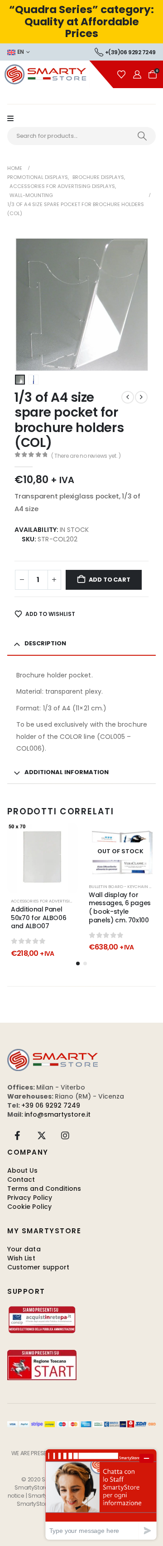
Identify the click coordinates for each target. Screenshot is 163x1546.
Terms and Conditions (44, 1188)
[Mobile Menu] (15, 118)
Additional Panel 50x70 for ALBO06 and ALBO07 (38, 918)
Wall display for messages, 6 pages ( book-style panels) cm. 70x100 (120, 907)
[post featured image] (42, 858)
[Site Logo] (56, 74)
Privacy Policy (29, 1197)
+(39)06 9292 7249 (130, 52)
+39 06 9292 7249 (50, 1105)
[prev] (127, 397)
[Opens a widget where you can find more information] (101, 1494)
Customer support (38, 1267)
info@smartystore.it (57, 1114)
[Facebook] (17, 1135)
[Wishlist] (121, 74)
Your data (24, 1249)
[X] (41, 1135)
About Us (22, 1170)
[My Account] (137, 74)
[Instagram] (65, 1135)
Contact (21, 1179)
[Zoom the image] (52, 1053)
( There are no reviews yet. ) (86, 456)
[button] (26, 304)
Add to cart (109, 579)
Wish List (21, 1258)
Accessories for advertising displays (53, 901)
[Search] (142, 136)
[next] (141, 397)
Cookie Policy (29, 1206)
